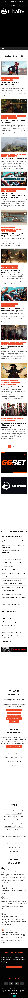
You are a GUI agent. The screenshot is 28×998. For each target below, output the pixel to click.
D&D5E (21, 826)
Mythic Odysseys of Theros (10, 576)
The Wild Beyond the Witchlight (11, 559)
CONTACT (17, 710)
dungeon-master (9, 816)
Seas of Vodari (7, 344)
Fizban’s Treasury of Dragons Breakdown (10, 551)
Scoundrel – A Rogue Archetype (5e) (10, 83)
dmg (23, 823)
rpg (22, 810)
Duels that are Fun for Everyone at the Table (11, 271)
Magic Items (12, 229)
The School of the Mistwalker (14, 159)
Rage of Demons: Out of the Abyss (12, 632)
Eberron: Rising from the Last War (12, 583)
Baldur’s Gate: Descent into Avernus (12, 587)
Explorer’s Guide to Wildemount (11, 580)
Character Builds (17, 342)
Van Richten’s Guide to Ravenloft (11, 563)
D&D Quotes (14, 851)
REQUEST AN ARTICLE (14, 713)
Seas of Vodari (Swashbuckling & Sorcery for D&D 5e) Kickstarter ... (14, 195)
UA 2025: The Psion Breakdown (9, 888)
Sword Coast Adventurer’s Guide (11, 615)
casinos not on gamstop (14, 761)
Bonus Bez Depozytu (14, 840)
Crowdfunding (16, 189)
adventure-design (10, 826)
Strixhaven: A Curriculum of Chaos (12, 556)
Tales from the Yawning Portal (11, 622)
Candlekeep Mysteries (8, 566)
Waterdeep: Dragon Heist (9, 601)
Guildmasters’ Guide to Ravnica (11, 594)
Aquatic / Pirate (6, 116)
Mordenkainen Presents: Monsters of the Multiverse (13, 546)
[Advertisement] (14, 30)
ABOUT (10, 710)
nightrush (14, 765)
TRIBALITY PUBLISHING (14, 746)
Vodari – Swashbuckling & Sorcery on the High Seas (12, 309)
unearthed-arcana (9, 820)
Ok (14, 995)
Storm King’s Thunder (8, 625)
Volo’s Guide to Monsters (9, 611)
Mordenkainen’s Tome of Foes (11, 604)
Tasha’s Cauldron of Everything (11, 570)
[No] (26, 992)
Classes (13, 78)
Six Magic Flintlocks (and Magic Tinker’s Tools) (12, 235)
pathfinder (6, 823)
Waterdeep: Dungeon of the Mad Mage (13, 597)
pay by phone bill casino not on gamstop (14, 836)
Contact (13, 1)
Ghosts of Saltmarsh (8, 590)
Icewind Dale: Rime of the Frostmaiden (13, 573)
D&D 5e (14, 116)
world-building (17, 813)
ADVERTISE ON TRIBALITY (14, 718)
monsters (15, 823)
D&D (15, 810)
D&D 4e (10, 829)
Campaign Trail (6, 78)
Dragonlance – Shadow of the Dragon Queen (13, 541)
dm (9, 813)
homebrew (20, 816)
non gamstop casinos (14, 847)
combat (18, 829)
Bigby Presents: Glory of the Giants (12, 536)
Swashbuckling (8, 79)
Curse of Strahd (6, 629)
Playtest (19, 116)
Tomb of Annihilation (8, 618)
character (20, 820)
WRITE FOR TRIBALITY (14, 715)
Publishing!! (14, 721)
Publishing (20, 1)
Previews (19, 154)
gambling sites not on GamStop (14, 757)
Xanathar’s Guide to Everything (11, 608)
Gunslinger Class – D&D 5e (12, 387)
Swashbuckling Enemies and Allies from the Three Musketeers (13, 425)
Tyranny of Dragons (8, 641)
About (6, 1)
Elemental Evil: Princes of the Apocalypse (10, 636)
